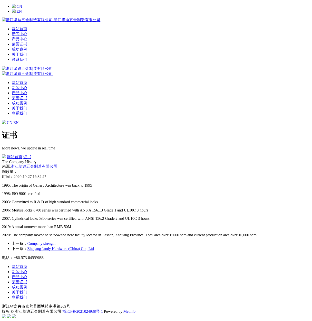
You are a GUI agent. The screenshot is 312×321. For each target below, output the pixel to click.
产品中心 (19, 39)
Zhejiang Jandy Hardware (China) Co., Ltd (60, 249)
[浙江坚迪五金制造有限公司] (27, 74)
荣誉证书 (19, 44)
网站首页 (19, 29)
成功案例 (19, 49)
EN (19, 11)
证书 (27, 157)
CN (19, 6)
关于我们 (19, 54)
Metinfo (129, 311)
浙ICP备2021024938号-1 (82, 311)
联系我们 (19, 59)
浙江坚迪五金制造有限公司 (34, 166)
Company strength (41, 243)
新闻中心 (19, 34)
